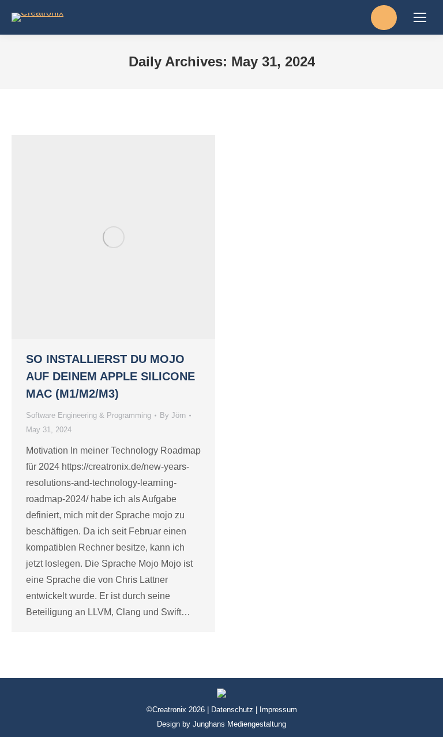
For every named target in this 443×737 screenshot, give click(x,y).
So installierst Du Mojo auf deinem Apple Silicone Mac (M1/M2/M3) (110, 376)
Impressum (278, 709)
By (173, 415)
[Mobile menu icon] (419, 17)
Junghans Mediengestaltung (239, 724)
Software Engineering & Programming (88, 415)
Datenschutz (232, 709)
